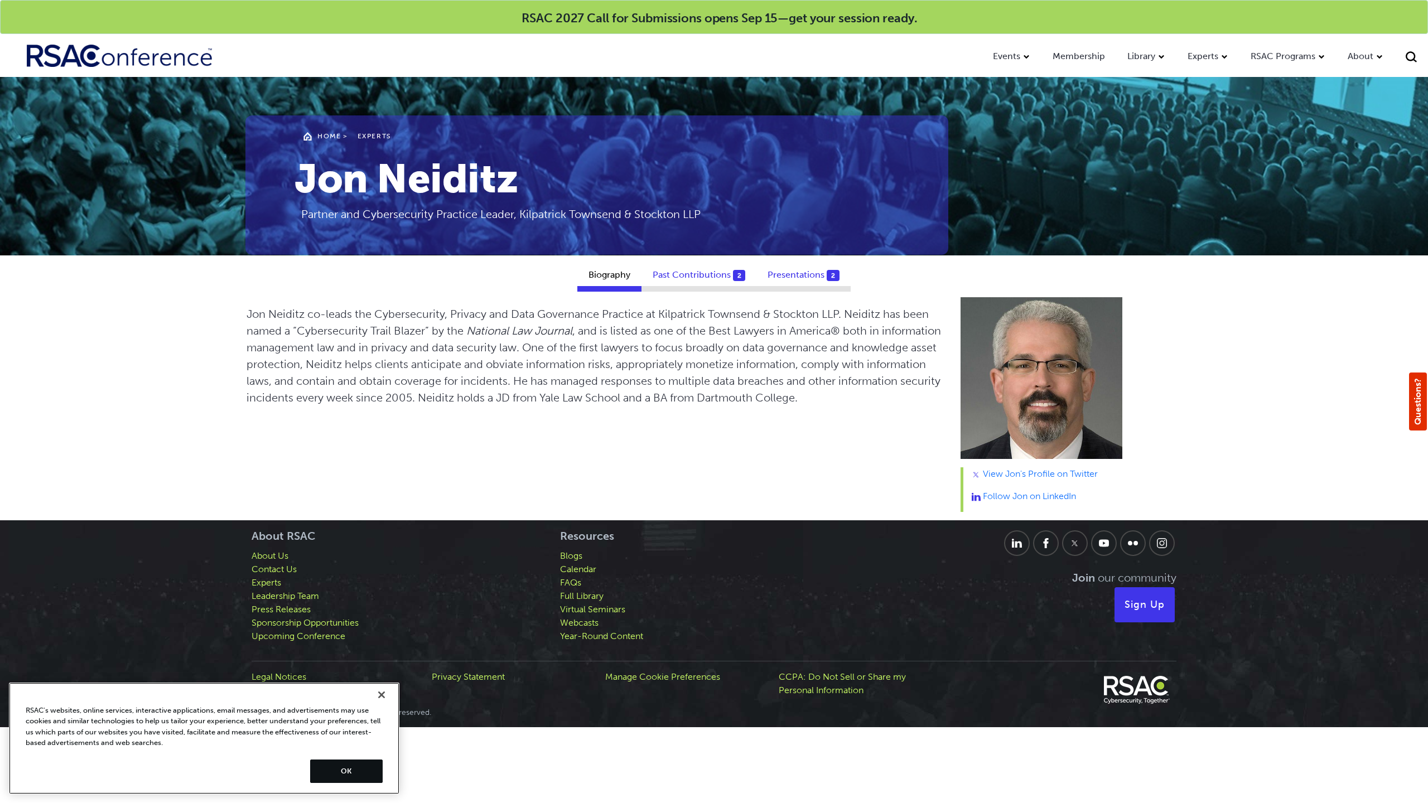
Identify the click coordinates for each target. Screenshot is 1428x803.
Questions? (1417, 401)
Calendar (578, 569)
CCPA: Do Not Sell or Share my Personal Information (842, 683)
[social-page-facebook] (1046, 543)
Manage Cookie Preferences (662, 676)
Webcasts (579, 622)
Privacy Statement (468, 676)
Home (329, 136)
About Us (270, 555)
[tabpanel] (714, 408)
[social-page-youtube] (1104, 543)
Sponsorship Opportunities (305, 622)
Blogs (571, 555)
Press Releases (281, 609)
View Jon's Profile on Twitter (1039, 473)
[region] (204, 738)
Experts (1203, 56)
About (1360, 56)
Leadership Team (285, 596)
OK (346, 771)
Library (1141, 56)
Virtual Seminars (592, 609)
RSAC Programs (1283, 56)
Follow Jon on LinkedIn (1028, 496)
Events (1006, 56)
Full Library (582, 596)
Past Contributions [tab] (697, 274)
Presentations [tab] (801, 274)
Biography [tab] (609, 274)
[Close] (381, 695)
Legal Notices (279, 676)
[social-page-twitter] (1075, 543)
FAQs (570, 582)
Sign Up (1145, 604)
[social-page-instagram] (1162, 543)
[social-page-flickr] (1133, 543)
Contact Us (274, 569)
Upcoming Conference (298, 636)
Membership (1079, 56)
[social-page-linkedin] (1017, 543)
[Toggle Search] (1411, 58)
